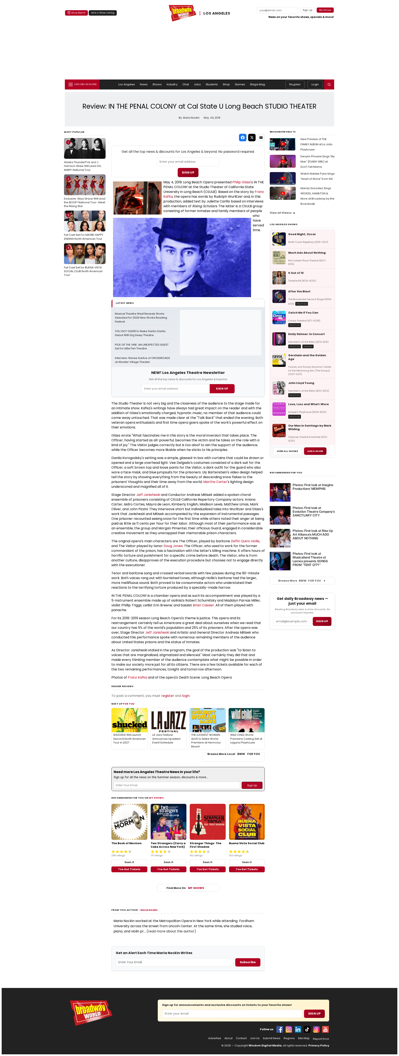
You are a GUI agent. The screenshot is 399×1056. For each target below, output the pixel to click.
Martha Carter (215, 481)
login (186, 695)
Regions (289, 1038)
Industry (172, 84)
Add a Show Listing (102, 12)
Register (295, 84)
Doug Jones (173, 546)
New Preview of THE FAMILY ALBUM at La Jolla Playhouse (316, 144)
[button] (329, 84)
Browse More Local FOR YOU (233, 754)
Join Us (255, 1038)
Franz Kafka (137, 677)
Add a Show (315, 451)
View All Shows (287, 451)
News (144, 84)
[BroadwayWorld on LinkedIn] (298, 1029)
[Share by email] (261, 137)
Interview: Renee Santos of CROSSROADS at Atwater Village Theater (143, 360)
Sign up (322, 621)
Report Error (321, 1039)
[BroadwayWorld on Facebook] (279, 1029)
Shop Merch (78, 12)
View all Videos (281, 213)
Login (315, 84)
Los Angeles (126, 84)
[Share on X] (252, 137)
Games (240, 84)
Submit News (271, 1038)
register (167, 695)
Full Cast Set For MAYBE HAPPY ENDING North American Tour (83, 227)
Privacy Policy (318, 1045)
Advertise (214, 1038)
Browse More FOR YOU (299, 581)
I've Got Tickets (129, 869)
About (228, 1038)
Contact (241, 1038)
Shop (226, 84)
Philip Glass (241, 182)
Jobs (197, 84)
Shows (157, 84)
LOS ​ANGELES (216, 13)
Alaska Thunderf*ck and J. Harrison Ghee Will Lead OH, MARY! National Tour (82, 156)
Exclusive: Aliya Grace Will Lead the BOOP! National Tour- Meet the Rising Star (84, 192)
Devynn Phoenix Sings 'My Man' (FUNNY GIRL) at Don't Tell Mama (317, 161)
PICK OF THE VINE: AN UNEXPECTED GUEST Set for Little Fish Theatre (142, 347)
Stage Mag (257, 84)
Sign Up (188, 172)
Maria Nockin (149, 910)
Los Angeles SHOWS (283, 224)
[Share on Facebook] (242, 137)
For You (129, 703)
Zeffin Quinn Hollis (245, 541)
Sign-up (308, 10)
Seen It (129, 862)
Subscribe (248, 962)
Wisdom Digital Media (265, 1045)
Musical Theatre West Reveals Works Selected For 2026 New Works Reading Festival (141, 318)
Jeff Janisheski (148, 494)
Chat (185, 84)
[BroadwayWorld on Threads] (316, 1029)
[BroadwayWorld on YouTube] (325, 1029)
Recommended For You (286, 472)
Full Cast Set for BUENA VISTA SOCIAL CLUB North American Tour (83, 261)
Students (212, 84)
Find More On (185, 888)
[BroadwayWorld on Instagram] (289, 1029)
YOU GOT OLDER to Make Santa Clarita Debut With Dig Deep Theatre (140, 333)
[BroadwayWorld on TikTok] (307, 1029)
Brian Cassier (203, 605)
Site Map (304, 1038)
